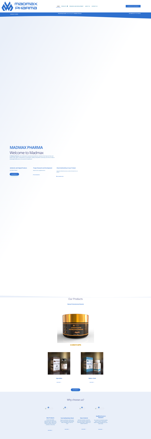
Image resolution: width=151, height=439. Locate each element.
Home (58, 6)
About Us (87, 6)
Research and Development (76, 6)
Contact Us (94, 6)
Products (63, 6)
